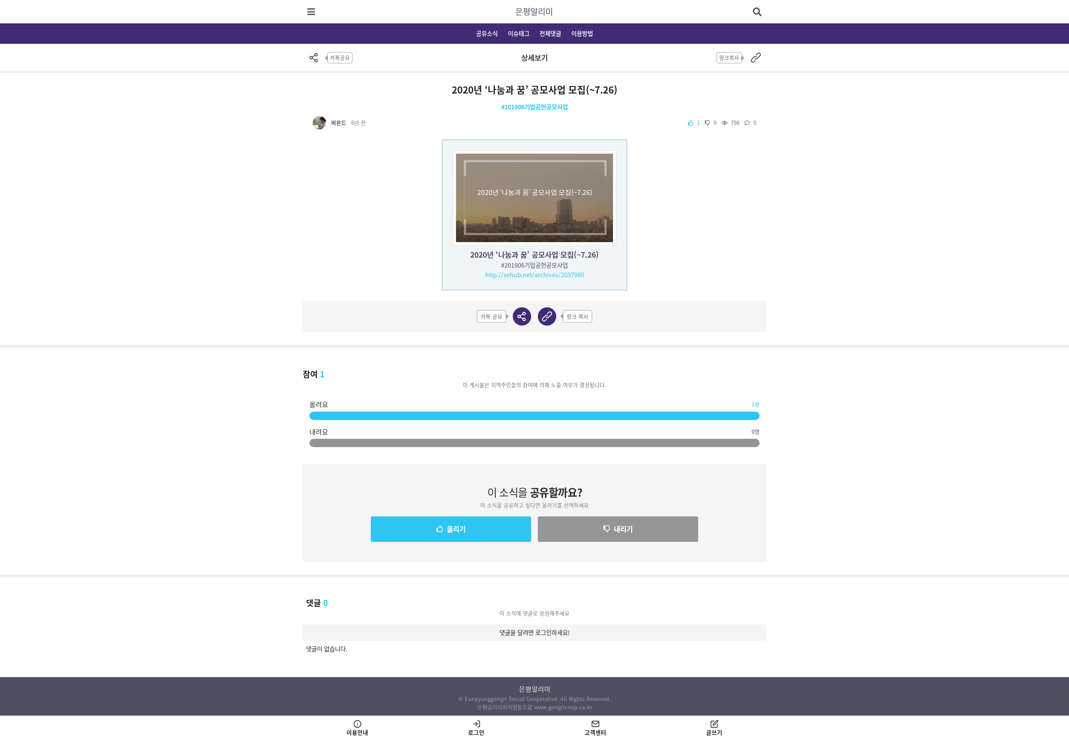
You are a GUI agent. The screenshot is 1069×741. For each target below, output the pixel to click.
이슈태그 (518, 33)
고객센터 (595, 732)
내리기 (623, 529)
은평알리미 (534, 11)
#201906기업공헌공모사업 (534, 106)
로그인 (476, 732)
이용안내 (357, 732)
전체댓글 (550, 33)
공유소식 (487, 33)
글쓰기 (714, 732)
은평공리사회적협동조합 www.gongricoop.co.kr (534, 707)
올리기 (456, 529)
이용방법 (582, 33)
